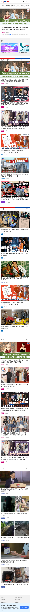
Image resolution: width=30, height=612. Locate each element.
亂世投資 (22, 5)
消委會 (18, 5)
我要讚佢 (27, 5)
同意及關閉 (24, 607)
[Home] (6, 1)
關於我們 (3, 599)
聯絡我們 (3, 597)
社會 (2, 154)
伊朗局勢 (8, 5)
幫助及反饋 (17, 599)
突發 (2, 233)
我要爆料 (17, 602)
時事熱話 (3, 178)
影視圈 (3, 32)
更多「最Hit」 (24, 60)
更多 (27, 209)
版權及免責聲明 (18, 597)
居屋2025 (13, 5)
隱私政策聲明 (4, 602)
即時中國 (3, 282)
